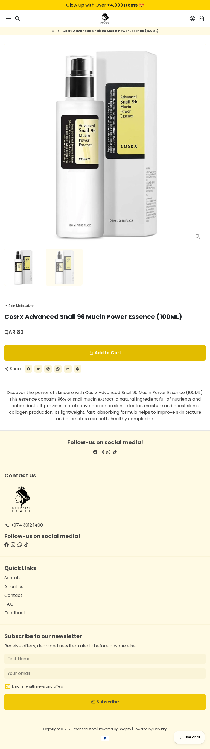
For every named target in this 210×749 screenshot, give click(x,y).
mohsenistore (85, 729)
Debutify (160, 729)
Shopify (125, 729)
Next (200, 144)
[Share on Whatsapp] (58, 369)
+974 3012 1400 (24, 525)
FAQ (8, 604)
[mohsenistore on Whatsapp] (108, 452)
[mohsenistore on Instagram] (102, 452)
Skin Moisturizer (19, 305)
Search (12, 578)
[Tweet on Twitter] (38, 369)
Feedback (15, 613)
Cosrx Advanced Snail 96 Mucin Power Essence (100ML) (110, 30)
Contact (13, 595)
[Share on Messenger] (77, 369)
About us (13, 586)
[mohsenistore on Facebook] (95, 452)
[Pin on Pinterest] (48, 369)
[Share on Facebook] (28, 369)
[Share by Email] (68, 369)
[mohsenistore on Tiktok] (115, 452)
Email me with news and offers (37, 686)
